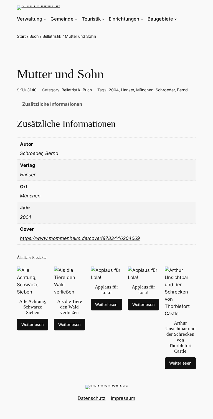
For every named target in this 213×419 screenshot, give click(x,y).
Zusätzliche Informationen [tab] (52, 104)
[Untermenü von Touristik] (103, 18)
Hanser (127, 89)
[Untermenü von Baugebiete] (175, 18)
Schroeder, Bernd (172, 89)
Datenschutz (91, 398)
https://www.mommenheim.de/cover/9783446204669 (80, 238)
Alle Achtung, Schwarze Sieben (32, 307)
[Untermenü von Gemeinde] (76, 18)
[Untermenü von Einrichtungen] (142, 18)
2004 (114, 89)
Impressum (123, 398)
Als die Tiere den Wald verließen (69, 307)
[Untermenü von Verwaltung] (45, 18)
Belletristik (51, 36)
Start (21, 36)
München (144, 89)
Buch (34, 36)
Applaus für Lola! (106, 289)
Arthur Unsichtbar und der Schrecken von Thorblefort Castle (180, 337)
